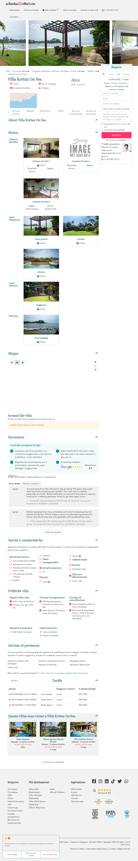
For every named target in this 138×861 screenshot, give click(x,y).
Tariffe (61, 110)
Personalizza (12, 854)
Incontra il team (15, 810)
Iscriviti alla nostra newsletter (114, 130)
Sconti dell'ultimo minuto (76, 795)
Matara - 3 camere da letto (53, 744)
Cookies (112, 849)
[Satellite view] (11, 362)
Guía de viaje (77, 801)
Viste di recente (70, 10)
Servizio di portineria (91, 112)
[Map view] (17, 362)
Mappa (30, 110)
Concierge (13, 807)
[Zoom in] (95, 362)
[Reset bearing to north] (95, 370)
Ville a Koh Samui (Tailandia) (37, 803)
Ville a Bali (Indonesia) (34, 791)
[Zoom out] (95, 366)
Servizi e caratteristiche (76, 112)
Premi (10, 798)
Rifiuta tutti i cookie (31, 854)
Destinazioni (15, 10)
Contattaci (14, 17)
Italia (52, 789)
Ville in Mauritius (37, 807)
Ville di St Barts (57, 792)
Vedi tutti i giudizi (53, 532)
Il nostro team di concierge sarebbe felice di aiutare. (63, 673)
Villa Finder (76, 789)
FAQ (10, 795)
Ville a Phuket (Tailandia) (35, 797)
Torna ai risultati (31, 10)
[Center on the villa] (22, 362)
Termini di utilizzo (121, 124)
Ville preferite (51, 9)
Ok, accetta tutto (50, 854)
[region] (53, 390)
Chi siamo (12, 789)
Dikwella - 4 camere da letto (23, 742)
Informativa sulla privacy (97, 849)
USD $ (14, 681)
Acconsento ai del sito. (117, 125)
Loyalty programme (13, 815)
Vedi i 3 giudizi (78, 84)
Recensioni (45, 110)
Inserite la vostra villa (89, 10)
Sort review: (15, 483)
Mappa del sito (124, 849)
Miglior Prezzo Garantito (116, 83)
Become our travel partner (14, 821)
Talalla (16, 83)
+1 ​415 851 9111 (111, 10)
